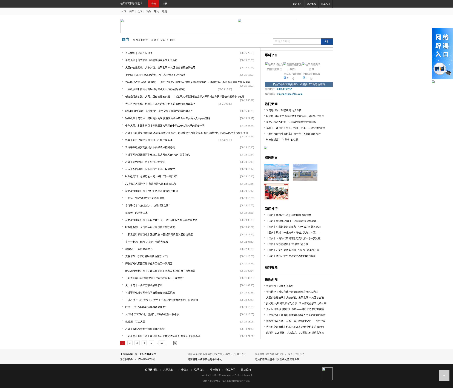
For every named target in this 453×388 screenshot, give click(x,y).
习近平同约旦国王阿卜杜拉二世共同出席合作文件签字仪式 (157, 154)
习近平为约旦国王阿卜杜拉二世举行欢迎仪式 (150, 169)
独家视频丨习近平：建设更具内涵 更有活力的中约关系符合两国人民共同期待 (167, 118)
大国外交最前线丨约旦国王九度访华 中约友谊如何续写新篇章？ (160, 104)
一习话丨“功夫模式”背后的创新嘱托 (145, 198)
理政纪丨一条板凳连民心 (139, 249)
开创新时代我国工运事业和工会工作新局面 (148, 263)
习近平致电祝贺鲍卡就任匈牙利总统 (145, 329)
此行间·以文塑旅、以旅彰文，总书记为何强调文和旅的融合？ (159, 111)
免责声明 (230, 369)
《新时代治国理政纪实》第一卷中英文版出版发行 (293, 133)
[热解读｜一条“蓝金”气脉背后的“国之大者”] (303, 180)
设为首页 (297, 3)
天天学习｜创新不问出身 (139, 53)
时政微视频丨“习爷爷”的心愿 (282, 139)
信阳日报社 (151, 369)
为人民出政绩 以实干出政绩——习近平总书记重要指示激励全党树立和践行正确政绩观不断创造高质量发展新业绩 (187, 82)
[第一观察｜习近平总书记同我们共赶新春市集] (274, 199)
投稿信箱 (246, 369)
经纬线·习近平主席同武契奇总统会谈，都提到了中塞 (295, 116)
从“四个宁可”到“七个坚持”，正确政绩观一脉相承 (152, 314)
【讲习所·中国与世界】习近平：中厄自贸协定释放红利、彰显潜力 (161, 300)
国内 (148, 11)
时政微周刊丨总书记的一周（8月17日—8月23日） (152, 176)
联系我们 (199, 369)
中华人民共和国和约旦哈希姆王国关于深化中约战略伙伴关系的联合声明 (165, 125)
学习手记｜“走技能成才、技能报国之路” (147, 205)
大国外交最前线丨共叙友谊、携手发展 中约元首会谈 (295, 297)
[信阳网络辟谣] (442, 54)
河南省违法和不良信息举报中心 (205, 359)
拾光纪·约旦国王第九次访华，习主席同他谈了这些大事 (155, 74)
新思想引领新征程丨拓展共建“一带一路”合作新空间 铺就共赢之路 (161, 220)
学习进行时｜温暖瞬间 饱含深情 (284, 110)
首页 (123, 11)
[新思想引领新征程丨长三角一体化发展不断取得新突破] (274, 180)
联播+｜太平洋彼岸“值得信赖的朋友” (145, 307)
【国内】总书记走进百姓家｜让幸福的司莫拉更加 (293, 226)
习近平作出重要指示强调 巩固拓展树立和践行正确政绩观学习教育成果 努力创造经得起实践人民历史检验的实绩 (186, 133)
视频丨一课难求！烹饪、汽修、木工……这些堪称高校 (296, 128)
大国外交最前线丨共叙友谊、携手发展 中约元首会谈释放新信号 (160, 67)
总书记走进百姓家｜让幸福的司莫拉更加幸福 (291, 122)
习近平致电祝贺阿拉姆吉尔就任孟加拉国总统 (150, 147)
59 (161, 343)
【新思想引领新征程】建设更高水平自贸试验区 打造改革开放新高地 (162, 336)
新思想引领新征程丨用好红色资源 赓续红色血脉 (151, 191)
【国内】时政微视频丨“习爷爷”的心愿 (287, 244)
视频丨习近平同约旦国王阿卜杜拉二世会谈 (148, 140)
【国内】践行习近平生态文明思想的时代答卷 (291, 256)
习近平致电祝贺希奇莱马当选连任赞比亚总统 (150, 292)
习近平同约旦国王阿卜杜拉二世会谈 (145, 162)
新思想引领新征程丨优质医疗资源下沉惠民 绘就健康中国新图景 (160, 271)
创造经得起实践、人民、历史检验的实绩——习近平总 (296, 321)
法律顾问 (215, 369)
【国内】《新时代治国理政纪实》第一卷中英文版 (293, 238)
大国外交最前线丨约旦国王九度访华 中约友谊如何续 (295, 326)
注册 (165, 3)
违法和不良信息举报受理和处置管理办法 (277, 359)
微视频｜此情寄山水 (136, 212)
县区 (139, 11)
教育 (164, 11)
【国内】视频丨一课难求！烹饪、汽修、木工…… (293, 232)
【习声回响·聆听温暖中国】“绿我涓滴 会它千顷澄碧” (154, 278)
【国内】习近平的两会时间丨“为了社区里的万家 (292, 250)
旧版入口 (325, 3)
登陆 (153, 3)
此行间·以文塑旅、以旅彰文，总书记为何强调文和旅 (295, 332)
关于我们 (168, 369)
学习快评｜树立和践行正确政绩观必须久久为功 (151, 60)
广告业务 (184, 369)
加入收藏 (311, 3)
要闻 (131, 11)
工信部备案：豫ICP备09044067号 (138, 354)
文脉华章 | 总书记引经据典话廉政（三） (147, 256)
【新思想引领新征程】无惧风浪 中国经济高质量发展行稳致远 (159, 234)
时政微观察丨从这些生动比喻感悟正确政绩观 (150, 227)
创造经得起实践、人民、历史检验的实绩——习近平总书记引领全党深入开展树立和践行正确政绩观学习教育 (184, 96)
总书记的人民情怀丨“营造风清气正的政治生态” (151, 183)
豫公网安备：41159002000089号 (137, 359)
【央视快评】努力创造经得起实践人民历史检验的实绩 (155, 89)
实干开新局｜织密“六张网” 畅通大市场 (146, 241)
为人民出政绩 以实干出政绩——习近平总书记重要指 (295, 309)
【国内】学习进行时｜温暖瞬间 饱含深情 (288, 215)
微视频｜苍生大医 (135, 321)
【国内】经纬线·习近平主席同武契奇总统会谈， (292, 221)
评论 (156, 11)
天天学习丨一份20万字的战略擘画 (143, 285)
